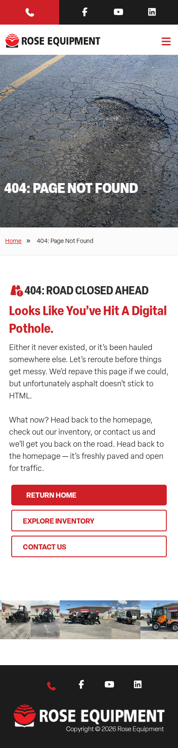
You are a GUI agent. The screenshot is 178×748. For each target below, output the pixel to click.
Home (13, 241)
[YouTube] (119, 12)
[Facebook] (85, 12)
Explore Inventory (59, 521)
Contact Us (44, 547)
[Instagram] (152, 12)
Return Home (51, 495)
